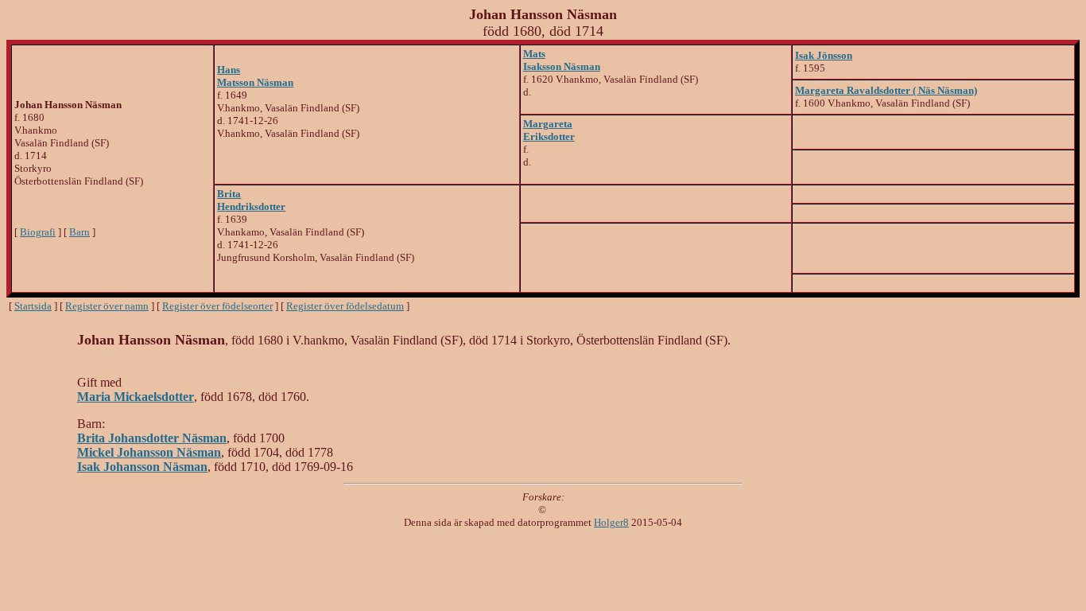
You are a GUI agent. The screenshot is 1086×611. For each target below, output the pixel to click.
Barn (79, 232)
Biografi (38, 232)
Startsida (33, 306)
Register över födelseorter (217, 306)
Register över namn (107, 306)
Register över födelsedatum (345, 306)
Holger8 (611, 522)
